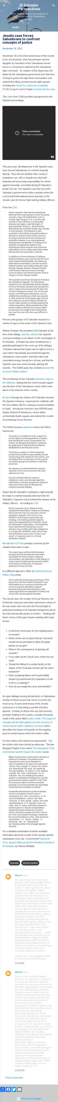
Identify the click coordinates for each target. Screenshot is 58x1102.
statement (28, 427)
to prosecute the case (44, 89)
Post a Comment (14, 1077)
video (10, 96)
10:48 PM (20, 1070)
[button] (54, 36)
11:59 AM (19, 963)
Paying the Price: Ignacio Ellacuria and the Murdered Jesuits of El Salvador (28, 842)
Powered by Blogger (30, 1098)
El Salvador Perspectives (29, 7)
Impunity (14, 863)
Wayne (18, 875)
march (7, 397)
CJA (14, 207)
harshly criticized (30, 334)
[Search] (54, 6)
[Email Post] (10, 856)
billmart (18, 972)
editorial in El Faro (15, 543)
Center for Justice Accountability (32, 85)
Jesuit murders (30, 863)
